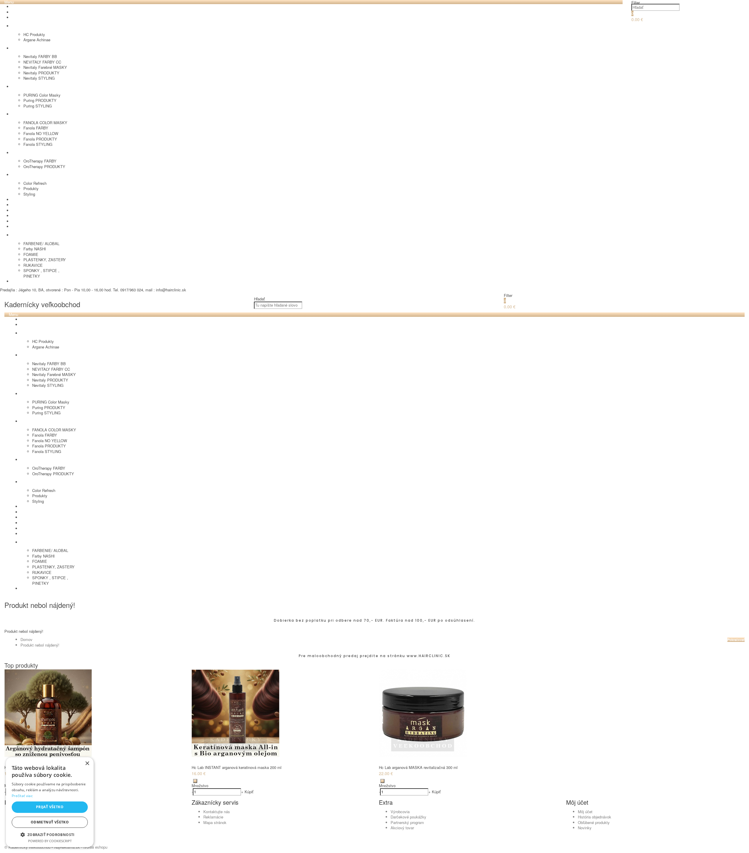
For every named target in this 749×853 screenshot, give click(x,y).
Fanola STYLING (37, 144)
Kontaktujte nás (216, 811)
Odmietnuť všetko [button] (50, 822)
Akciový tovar (402, 827)
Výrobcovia (400, 811)
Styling (29, 194)
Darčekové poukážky (408, 817)
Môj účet (585, 811)
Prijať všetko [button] (49, 806)
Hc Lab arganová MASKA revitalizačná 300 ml (418, 767)
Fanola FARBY (35, 128)
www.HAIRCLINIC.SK (428, 655)
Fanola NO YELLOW (40, 133)
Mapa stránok (214, 822)
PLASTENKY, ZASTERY (44, 259)
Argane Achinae (36, 39)
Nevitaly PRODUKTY (41, 73)
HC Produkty (34, 34)
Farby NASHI (34, 249)
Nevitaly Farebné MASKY (45, 67)
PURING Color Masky (42, 95)
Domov (26, 639)
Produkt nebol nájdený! (39, 645)
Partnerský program (407, 822)
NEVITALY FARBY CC (42, 62)
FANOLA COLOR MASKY (45, 122)
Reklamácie (213, 817)
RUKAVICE (33, 265)
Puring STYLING (37, 106)
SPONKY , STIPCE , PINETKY (41, 273)
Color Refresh (35, 183)
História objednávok (594, 817)
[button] (50, 834)
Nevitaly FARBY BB (40, 56)
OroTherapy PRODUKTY (44, 166)
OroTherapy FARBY (39, 161)
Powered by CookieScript (50, 841)
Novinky (585, 827)
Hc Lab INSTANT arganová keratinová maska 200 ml (236, 767)
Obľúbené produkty (594, 822)
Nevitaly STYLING (39, 78)
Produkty (31, 188)
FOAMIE (30, 254)
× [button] (87, 763)
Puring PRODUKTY (39, 100)
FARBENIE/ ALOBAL (41, 243)
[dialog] (50, 802)
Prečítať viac (22, 795)
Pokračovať (736, 639)
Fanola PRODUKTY (40, 139)
